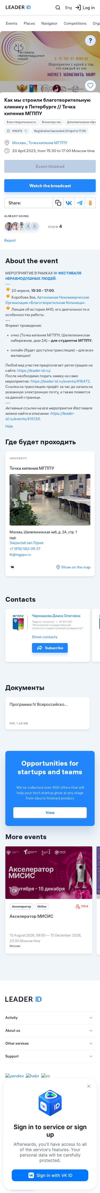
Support (12, 1056)
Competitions (75, 23)
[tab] (50, 1017)
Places (29, 23)
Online (41, 906)
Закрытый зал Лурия (26, 543)
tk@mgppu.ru (20, 554)
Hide (9, 426)
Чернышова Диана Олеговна (56, 616)
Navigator (49, 23)
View (50, 812)
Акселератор (21, 906)
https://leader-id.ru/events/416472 (60, 381)
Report (10, 240)
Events (11, 23)
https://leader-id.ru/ (33, 370)
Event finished (50, 166)
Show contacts (44, 636)
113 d (84, 906)
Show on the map (75, 567)
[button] (50, 1017)
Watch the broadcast (50, 185)
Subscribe (54, 647)
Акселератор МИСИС (31, 916)
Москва (19, 142)
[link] (48, 900)
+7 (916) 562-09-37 (25, 548)
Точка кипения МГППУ (47, 142)
